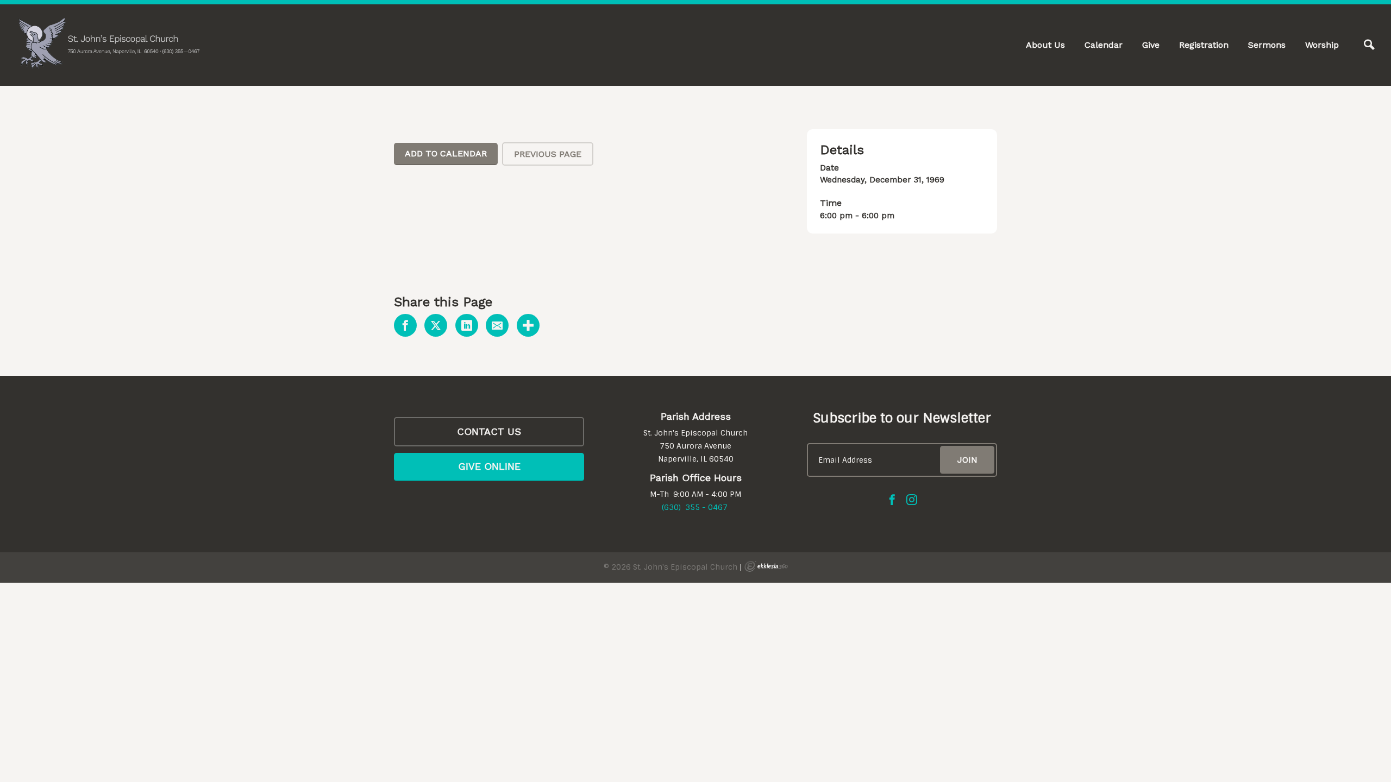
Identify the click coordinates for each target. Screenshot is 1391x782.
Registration (1204, 45)
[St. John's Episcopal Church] (108, 43)
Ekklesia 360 (766, 566)
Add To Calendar (446, 153)
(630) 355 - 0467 (695, 507)
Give (1151, 45)
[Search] (1369, 45)
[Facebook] (892, 499)
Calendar (1104, 45)
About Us (1045, 45)
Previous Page (547, 154)
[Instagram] (911, 499)
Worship (1322, 45)
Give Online (489, 466)
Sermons (1267, 45)
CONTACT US (489, 431)
